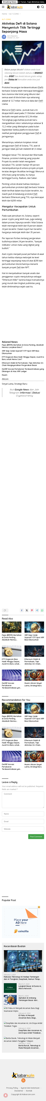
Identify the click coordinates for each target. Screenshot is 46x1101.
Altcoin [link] (5, 379)
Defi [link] (13, 110)
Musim (4, 375)
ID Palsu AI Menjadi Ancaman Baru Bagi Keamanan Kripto (27, 1016)
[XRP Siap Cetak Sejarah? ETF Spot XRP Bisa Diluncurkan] (34, 627)
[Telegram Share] (37, 610)
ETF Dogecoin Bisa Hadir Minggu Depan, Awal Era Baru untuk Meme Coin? (23, 358)
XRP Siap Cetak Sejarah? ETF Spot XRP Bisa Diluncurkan (20, 352)
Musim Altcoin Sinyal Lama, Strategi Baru (33, 684)
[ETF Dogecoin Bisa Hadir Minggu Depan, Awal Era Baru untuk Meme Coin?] (11, 651)
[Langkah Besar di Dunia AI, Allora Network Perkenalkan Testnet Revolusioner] (10, 988)
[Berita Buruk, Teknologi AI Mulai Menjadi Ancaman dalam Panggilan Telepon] (23, 1040)
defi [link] (26, 187)
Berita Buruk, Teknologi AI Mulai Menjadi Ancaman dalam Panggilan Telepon (29, 1046)
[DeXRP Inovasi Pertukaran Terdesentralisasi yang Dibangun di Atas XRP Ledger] (11, 675)
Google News (21, 389)
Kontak (29, 1091)
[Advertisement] (23, 314)
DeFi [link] (40, 87)
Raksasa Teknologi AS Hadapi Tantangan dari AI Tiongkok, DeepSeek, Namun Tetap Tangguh (22, 978)
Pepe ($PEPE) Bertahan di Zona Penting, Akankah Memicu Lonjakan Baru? (23, 346)
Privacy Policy (12, 1088)
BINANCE (39, 72)
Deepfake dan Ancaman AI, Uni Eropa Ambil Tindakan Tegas (30, 1031)
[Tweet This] (27, 610)
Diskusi (36, 392)
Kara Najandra (12, 36)
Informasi (25, 392)
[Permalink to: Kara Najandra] (4, 36)
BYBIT (11, 76)
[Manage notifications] (6, 1095)
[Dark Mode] (38, 7)
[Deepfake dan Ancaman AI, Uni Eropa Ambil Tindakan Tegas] (23, 1025)
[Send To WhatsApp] (42, 610)
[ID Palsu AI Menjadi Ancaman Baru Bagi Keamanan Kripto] (23, 1010)
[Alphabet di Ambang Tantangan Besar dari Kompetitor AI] (10, 1000)
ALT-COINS (6, 19)
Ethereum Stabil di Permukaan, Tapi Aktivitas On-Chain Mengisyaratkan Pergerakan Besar (23, 364)
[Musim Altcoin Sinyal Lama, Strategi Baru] (34, 675)
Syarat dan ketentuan (30, 1088)
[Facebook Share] (22, 610)
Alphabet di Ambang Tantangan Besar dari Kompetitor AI (28, 999)
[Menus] (3, 7)
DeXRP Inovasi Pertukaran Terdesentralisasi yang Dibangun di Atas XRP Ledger (23, 370)
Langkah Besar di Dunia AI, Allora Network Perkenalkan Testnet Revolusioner (30, 987)
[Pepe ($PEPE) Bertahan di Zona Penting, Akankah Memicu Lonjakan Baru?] (11, 627)
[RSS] (23, 1080)
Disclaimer (18, 1091)
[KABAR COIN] (14, 7)
